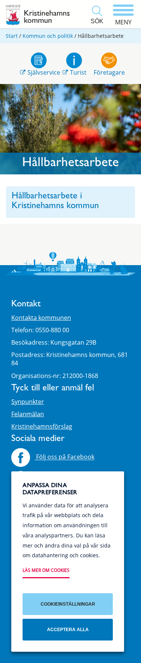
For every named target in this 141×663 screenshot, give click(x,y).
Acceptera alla (68, 629)
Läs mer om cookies (46, 570)
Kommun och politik (48, 35)
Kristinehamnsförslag (41, 426)
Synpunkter (27, 402)
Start (12, 35)
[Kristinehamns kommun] (38, 15)
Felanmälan (27, 414)
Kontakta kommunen (41, 318)
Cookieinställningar (68, 604)
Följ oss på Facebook (64, 457)
